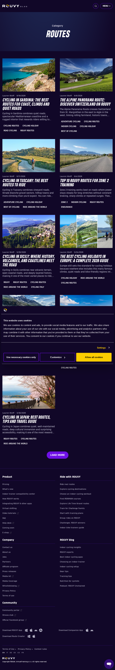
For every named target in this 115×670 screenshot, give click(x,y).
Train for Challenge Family (72, 508)
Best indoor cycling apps (71, 557)
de (11, 652)
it (7, 652)
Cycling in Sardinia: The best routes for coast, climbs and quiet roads (25, 104)
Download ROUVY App (12, 630)
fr (23, 652)
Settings (101, 347)
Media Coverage (9, 581)
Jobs (4, 557)
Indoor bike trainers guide (72, 528)
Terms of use (8, 596)
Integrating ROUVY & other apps (17, 503)
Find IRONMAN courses (70, 499)
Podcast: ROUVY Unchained (72, 586)
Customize (56, 357)
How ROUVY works (10, 499)
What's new (7, 489)
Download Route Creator (13, 636)
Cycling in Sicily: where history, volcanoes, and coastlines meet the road (28, 261)
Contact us (7, 547)
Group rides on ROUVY (70, 518)
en (3, 652)
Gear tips (64, 571)
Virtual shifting (9, 508)
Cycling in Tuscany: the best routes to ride (25, 183)
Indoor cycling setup (69, 567)
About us (6, 552)
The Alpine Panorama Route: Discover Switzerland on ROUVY (85, 102)
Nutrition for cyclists (69, 581)
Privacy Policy (9, 591)
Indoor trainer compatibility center (18, 494)
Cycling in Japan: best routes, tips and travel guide (26, 420)
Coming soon (8, 528)
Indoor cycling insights (70, 547)
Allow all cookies (94, 357)
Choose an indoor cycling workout (75, 494)
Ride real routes (67, 484)
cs (19, 652)
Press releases (9, 571)
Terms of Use (8, 649)
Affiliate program (10, 567)
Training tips (66, 576)
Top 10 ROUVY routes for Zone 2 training (84, 183)
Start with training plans (71, 513)
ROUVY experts (67, 552)
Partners (6, 562)
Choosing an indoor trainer (72, 562)
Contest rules (40, 649)
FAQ (4, 518)
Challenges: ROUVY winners (72, 523)
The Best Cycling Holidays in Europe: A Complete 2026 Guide (84, 259)
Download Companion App (71, 630)
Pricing (5, 484)
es (15, 652)
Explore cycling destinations (73, 489)
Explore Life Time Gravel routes (74, 503)
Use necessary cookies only (21, 357)
